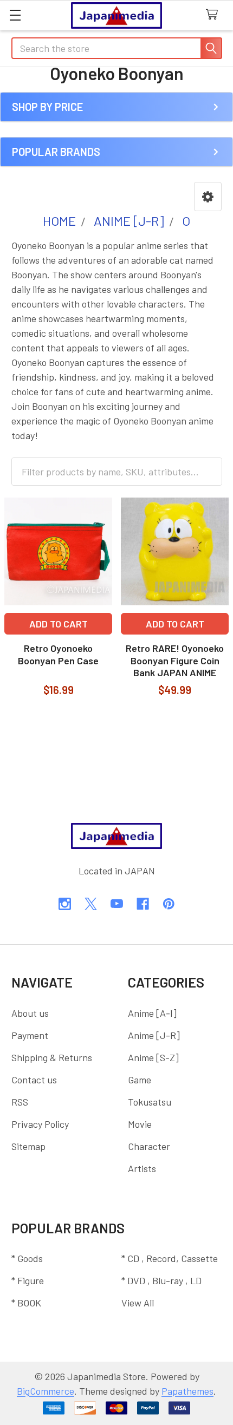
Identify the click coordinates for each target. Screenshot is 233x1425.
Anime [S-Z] (153, 1057)
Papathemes (187, 1391)
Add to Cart (58, 624)
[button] (208, 196)
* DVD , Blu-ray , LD (161, 1280)
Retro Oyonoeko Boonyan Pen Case (58, 654)
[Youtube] (117, 904)
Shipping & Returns (51, 1057)
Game (139, 1080)
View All (137, 1303)
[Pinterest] (169, 904)
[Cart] (215, 15)
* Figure (27, 1280)
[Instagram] (65, 904)
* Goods (27, 1258)
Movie (140, 1124)
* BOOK (26, 1303)
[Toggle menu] (15, 15)
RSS (19, 1102)
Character (149, 1146)
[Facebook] (143, 904)
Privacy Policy (40, 1124)
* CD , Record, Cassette (169, 1258)
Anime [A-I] (152, 1013)
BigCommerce (45, 1391)
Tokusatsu (149, 1102)
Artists (142, 1168)
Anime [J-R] (154, 1035)
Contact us (34, 1080)
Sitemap (28, 1146)
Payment (29, 1035)
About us (30, 1013)
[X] (91, 904)
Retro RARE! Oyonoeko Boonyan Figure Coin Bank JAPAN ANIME (175, 660)
